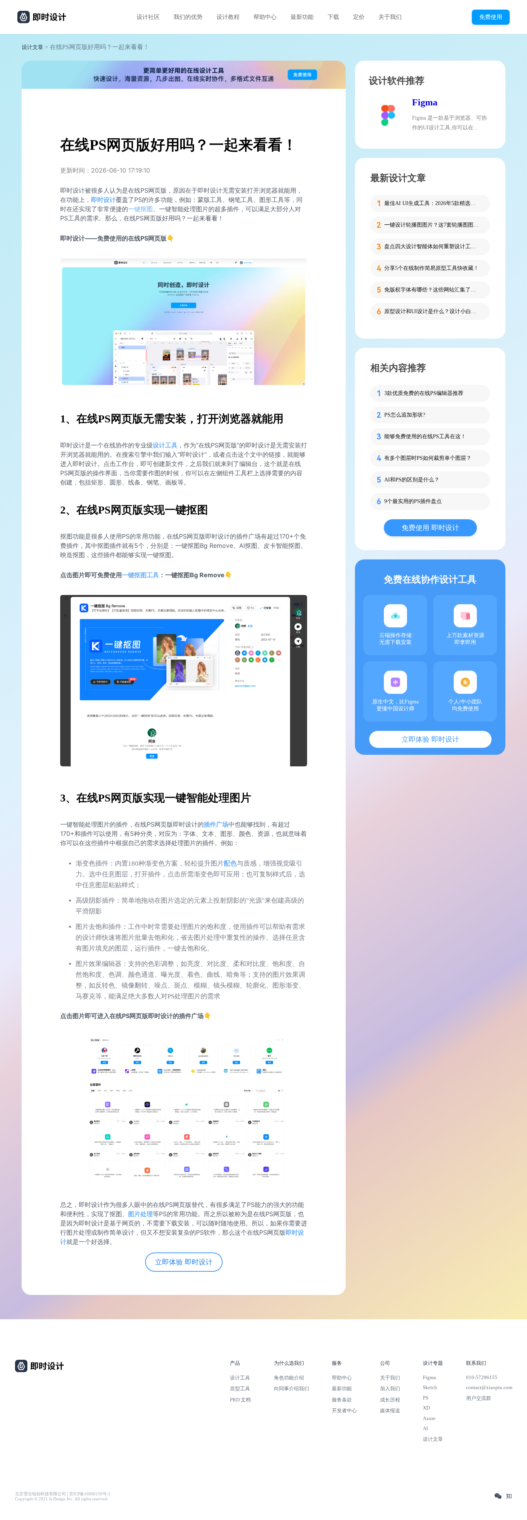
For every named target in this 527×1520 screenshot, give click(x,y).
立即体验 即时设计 (184, 1262)
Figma (424, 102)
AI (425, 1428)
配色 (230, 863)
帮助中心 (265, 17)
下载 (333, 17)
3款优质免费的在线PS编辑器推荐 (423, 393)
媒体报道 (390, 1410)
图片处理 (140, 1214)
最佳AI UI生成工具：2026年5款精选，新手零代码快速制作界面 (432, 203)
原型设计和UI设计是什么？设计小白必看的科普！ (432, 311)
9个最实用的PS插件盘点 (413, 501)
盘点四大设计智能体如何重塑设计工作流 (432, 246)
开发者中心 (344, 1410)
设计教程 (228, 17)
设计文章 (32, 47)
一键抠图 (140, 209)
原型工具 (240, 1388)
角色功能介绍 (289, 1378)
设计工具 (165, 445)
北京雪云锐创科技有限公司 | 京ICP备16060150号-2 (63, 1494)
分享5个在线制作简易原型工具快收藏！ (431, 268)
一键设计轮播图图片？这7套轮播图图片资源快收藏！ (432, 225)
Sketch (430, 1387)
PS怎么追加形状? (404, 415)
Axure (429, 1418)
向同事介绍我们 (291, 1388)
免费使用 (490, 17)
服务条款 (342, 1400)
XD (426, 1408)
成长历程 (390, 1400)
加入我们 (390, 1388)
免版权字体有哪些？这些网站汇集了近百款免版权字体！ (432, 290)
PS (425, 1398)
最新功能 (302, 17)
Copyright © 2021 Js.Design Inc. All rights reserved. (61, 1499)
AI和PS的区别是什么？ (411, 480)
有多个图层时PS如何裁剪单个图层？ (427, 458)
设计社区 (148, 17)
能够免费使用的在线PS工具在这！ (425, 436)
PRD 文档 (240, 1400)
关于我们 (390, 17)
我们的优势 (188, 17)
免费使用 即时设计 (430, 528)
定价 (359, 17)
